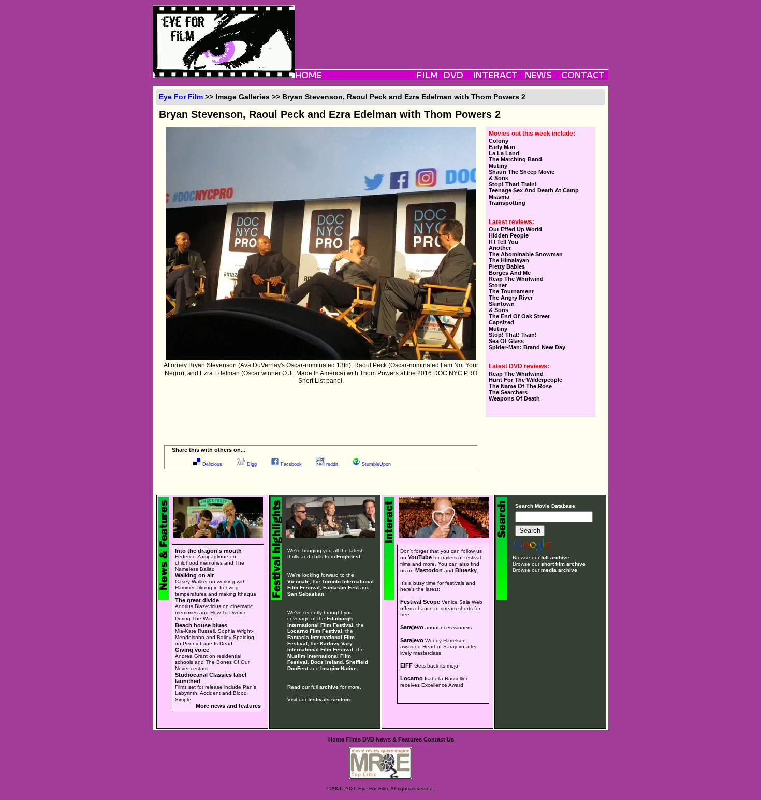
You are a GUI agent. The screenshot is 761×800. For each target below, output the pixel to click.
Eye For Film (181, 97)
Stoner (498, 285)
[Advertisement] (451, 28)
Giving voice (192, 650)
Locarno (411, 678)
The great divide (197, 600)
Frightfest (348, 556)
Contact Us (438, 739)
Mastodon (429, 570)
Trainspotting (507, 203)
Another (500, 248)
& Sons (498, 178)
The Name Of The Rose (520, 386)
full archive (555, 557)
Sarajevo (411, 627)
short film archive (563, 564)
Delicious (212, 464)
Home (336, 739)
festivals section (329, 699)
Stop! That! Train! (513, 184)
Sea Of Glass (506, 341)
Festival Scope (420, 602)
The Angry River (511, 297)
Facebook (291, 464)
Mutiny (498, 165)
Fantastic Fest (341, 587)
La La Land (504, 153)
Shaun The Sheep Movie (521, 172)
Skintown (502, 304)
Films (353, 739)
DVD (368, 739)
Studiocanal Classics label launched (210, 678)
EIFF (406, 665)
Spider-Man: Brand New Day (527, 347)
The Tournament (511, 291)
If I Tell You (503, 242)
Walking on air (194, 575)
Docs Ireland (327, 662)
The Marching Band (515, 159)
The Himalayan (509, 260)
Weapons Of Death (514, 398)
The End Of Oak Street (519, 316)
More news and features (228, 706)
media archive (559, 570)
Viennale (298, 581)
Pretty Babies (507, 266)
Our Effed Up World (515, 229)
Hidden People (509, 235)
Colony (498, 141)
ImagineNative (338, 668)
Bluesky (466, 570)
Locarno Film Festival (314, 631)
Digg (252, 464)
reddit (332, 464)
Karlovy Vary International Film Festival (320, 647)
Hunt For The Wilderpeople (525, 380)
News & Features (399, 739)
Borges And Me (510, 273)
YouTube (420, 557)
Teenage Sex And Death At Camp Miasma (534, 193)
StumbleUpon (376, 464)
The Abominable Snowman (526, 254)
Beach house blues (201, 625)
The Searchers (508, 392)
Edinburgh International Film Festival (320, 622)
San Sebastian (305, 594)
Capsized (501, 322)
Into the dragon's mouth (208, 550)
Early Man (502, 147)
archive (329, 687)
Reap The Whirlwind (516, 279)
